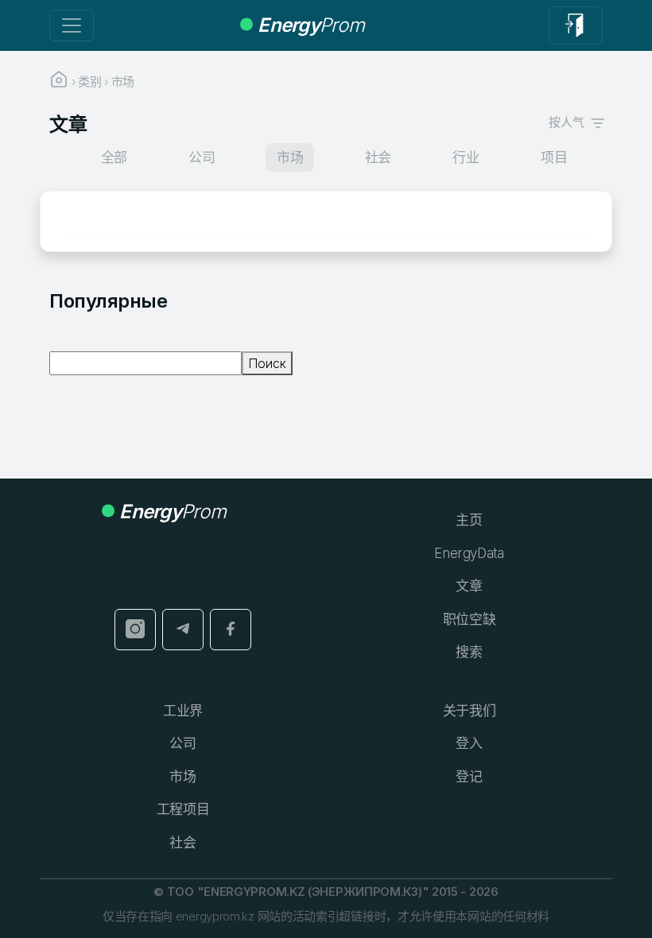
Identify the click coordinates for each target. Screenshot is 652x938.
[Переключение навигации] (71, 25)
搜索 (469, 652)
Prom (311, 25)
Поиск (267, 363)
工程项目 (183, 809)
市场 (182, 777)
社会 (182, 843)
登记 (469, 777)
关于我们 (469, 711)
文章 (469, 586)
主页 (469, 520)
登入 (469, 743)
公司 (182, 743)
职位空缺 (469, 619)
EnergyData (469, 553)
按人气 (569, 122)
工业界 (183, 711)
